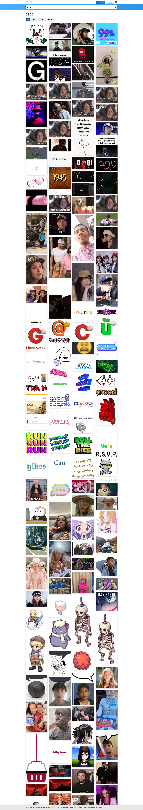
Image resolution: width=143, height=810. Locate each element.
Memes (50, 19)
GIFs (34, 19)
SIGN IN (110, 2)
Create (101, 2)
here (100, 808)
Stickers (41, 19)
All (28, 19)
